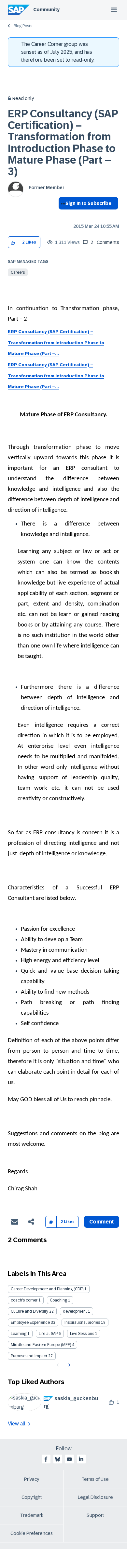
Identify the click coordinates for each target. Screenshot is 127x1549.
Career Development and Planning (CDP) (47, 1289)
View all (16, 1423)
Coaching (58, 1300)
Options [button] (62, 215)
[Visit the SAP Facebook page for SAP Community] (46, 1459)
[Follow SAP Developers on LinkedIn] (81, 1459)
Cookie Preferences (31, 1533)
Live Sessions (82, 1333)
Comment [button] (101, 1221)
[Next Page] (68, 1365)
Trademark (31, 1515)
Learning (18, 1333)
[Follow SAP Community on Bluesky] (57, 1459)
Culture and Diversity (29, 1311)
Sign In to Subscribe (88, 203)
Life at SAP (48, 1333)
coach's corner (24, 1300)
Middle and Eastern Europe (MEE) (41, 1344)
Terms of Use (95, 1479)
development (75, 1311)
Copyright (31, 1497)
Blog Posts (23, 26)
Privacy (31, 1479)
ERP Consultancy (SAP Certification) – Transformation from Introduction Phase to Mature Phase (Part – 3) (63, 142)
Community (46, 9)
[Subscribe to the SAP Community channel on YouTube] (69, 1459)
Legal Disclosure (95, 1497)
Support (95, 1515)
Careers (18, 272)
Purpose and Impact (29, 1356)
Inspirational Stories (82, 1322)
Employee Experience (30, 1322)
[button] (13, 242)
